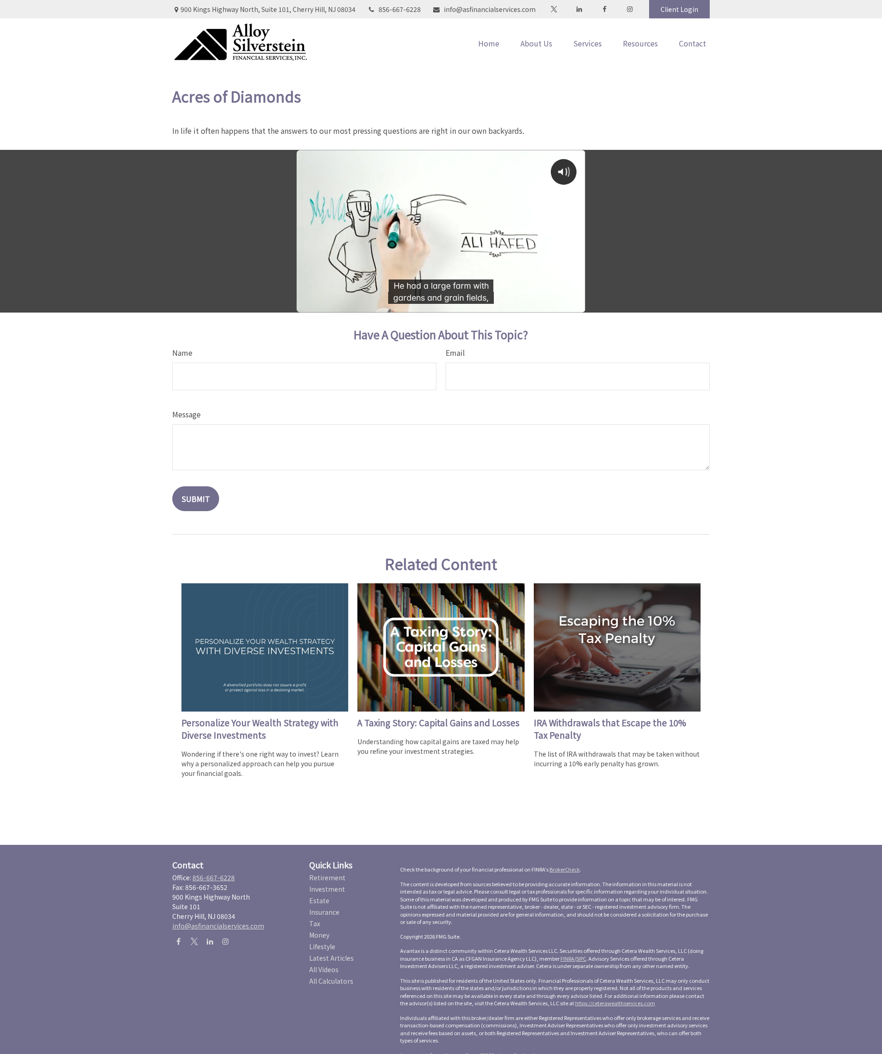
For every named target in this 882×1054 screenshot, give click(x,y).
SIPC (581, 958)
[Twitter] (553, 9)
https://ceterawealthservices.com (615, 1003)
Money (319, 935)
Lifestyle (322, 946)
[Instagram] (225, 941)
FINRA (567, 958)
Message (186, 414)
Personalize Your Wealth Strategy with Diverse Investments (260, 728)
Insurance (324, 912)
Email (455, 352)
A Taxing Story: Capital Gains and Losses (438, 722)
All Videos (324, 969)
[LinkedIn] (579, 9)
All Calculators (331, 981)
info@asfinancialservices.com (490, 9)
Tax (314, 923)
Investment (327, 889)
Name (182, 352)
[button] (489, 43)
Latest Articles (331, 958)
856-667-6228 (400, 9)
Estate (319, 900)
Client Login (679, 9)
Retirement (327, 877)
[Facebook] (604, 9)
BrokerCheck (564, 869)
